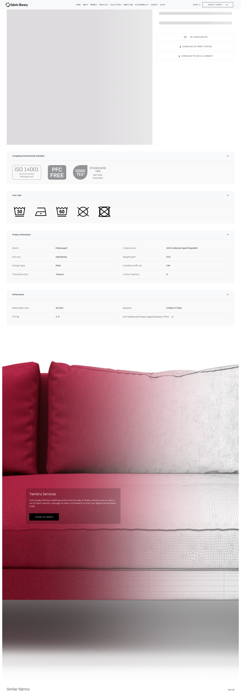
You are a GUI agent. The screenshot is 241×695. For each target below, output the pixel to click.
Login (162, 5)
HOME (78, 5)
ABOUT (85, 5)
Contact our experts (44, 517)
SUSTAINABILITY (141, 5)
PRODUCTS (103, 5)
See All (231, 689)
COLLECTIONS (115, 5)
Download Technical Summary (197, 56)
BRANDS (94, 5)
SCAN (195, 5)
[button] (217, 4)
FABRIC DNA (128, 5)
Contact (154, 5)
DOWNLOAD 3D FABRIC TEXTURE (197, 46)
